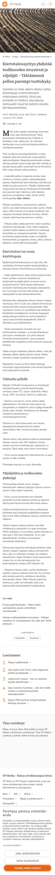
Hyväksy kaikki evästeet (27, 868)
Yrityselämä (20, 638)
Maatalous (34, 638)
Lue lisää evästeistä (11, 845)
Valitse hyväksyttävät (27, 860)
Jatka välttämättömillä (27, 853)
